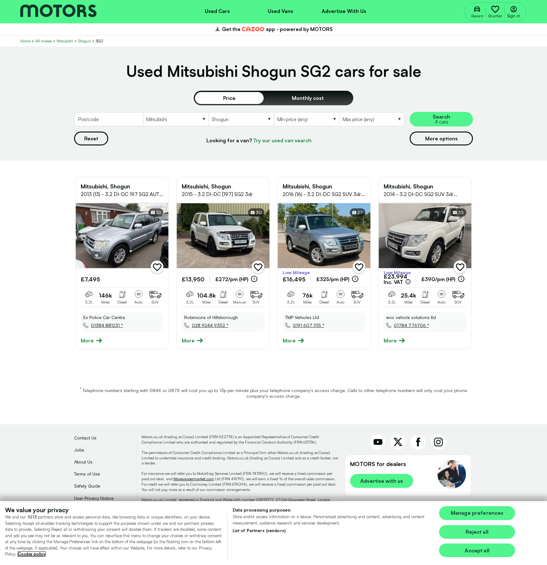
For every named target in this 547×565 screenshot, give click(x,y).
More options (441, 138)
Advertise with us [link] (381, 481)
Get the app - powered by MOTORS (273, 29)
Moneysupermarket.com (193, 478)
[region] (273, 533)
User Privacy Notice (94, 498)
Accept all (477, 550)
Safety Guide (87, 485)
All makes (43, 41)
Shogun (84, 41)
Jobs (79, 449)
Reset (91, 138)
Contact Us (85, 437)
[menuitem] (217, 10)
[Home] (58, 11)
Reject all (477, 532)
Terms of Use (87, 473)
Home (25, 41)
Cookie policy (32, 553)
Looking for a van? (258, 140)
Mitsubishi (65, 41)
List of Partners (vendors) (259, 530)
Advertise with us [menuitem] (344, 11)
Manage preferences (477, 513)
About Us (83, 461)
